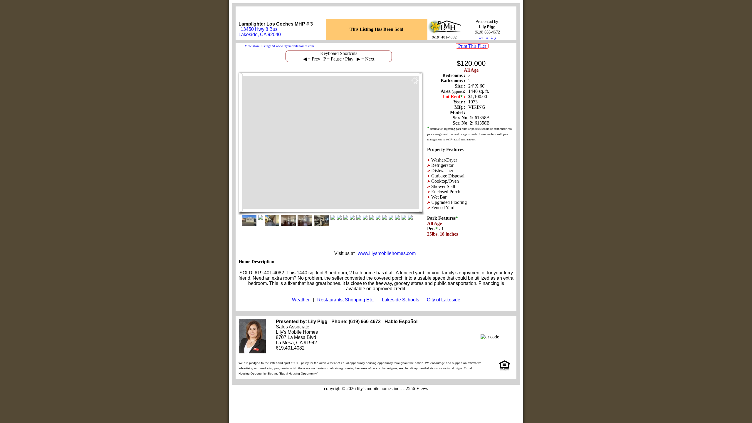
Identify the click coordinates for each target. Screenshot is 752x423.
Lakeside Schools (400, 299)
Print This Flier (472, 45)
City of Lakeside (443, 299)
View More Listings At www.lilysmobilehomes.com (279, 46)
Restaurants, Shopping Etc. (345, 299)
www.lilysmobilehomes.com (387, 253)
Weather (301, 299)
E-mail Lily (487, 37)
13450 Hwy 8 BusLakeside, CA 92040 (260, 32)
